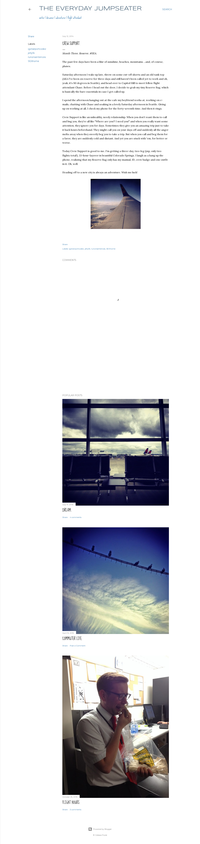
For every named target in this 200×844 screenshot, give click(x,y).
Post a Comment (77, 645)
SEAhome (33, 61)
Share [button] (31, 36)
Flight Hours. (71, 802)
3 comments (75, 809)
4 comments (75, 517)
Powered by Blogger (102, 829)
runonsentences (37, 57)
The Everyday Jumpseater (90, 9)
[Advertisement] (115, 364)
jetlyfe (31, 53)
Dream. (67, 510)
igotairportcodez (37, 49)
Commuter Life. (72, 638)
